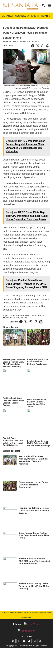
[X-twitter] (18, 641)
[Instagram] (34, 641)
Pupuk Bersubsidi (11, 317)
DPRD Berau (8, 46)
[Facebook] (13, 641)
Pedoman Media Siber (42, 613)
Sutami (23, 317)
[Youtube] (24, 641)
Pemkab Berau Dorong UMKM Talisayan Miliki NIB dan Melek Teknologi (38, 443)
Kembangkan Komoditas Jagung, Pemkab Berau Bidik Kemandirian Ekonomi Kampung (14, 363)
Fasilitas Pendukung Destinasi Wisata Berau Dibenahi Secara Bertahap (13, 401)
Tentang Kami (7, 613)
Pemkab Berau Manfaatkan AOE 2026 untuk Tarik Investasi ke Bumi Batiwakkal (13, 441)
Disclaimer (26, 617)
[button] (43, 5)
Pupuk (41, 315)
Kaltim (35, 16)
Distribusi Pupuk (16, 315)
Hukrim (45, 16)
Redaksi (19, 613)
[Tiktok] (29, 641)
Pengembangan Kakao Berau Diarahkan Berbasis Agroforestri (37, 361)
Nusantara (22, 16)
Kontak (27, 613)
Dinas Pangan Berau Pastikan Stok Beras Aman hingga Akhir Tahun (36, 402)
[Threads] (40, 641)
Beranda (7, 16)
